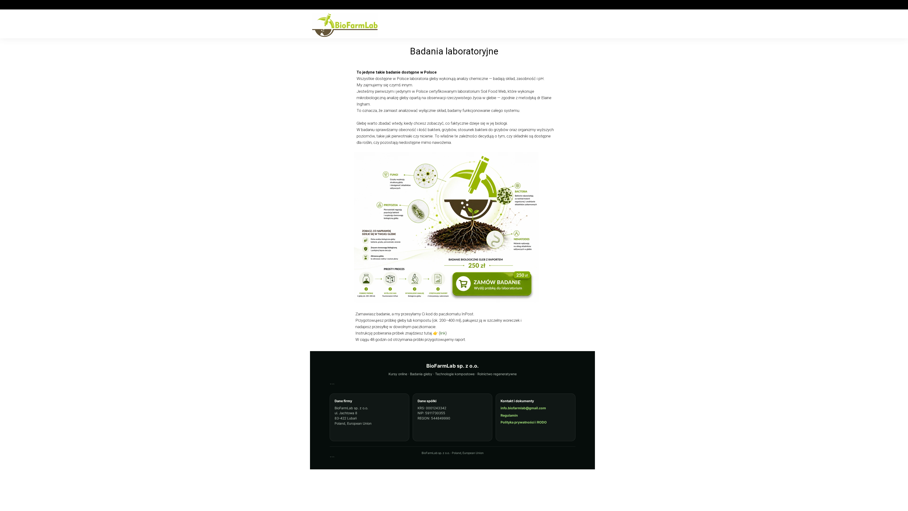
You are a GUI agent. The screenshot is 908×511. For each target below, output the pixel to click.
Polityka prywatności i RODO (524, 422)
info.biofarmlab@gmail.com (523, 408)
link (442, 333)
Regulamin (509, 415)
